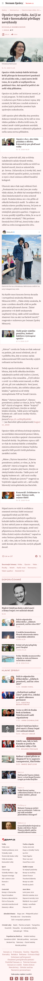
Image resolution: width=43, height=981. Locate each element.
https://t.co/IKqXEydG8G (19, 419)
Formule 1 (5, 882)
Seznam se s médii (14, 965)
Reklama (22, 954)
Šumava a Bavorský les (9, 898)
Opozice (27, 564)
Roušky (4, 568)
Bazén (15, 925)
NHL (3, 885)
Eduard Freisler (29, 749)
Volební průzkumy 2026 (10, 850)
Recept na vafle (28, 882)
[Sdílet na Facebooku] (36, 556)
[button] (21, 50)
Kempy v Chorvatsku (9, 892)
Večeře (12, 568)
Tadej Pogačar (27, 856)
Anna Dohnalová (30, 720)
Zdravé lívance (28, 876)
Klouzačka (16, 928)
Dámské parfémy (23, 939)
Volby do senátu (7, 859)
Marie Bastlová (29, 764)
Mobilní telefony (29, 936)
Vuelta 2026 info (28, 847)
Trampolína (36, 925)
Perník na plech (28, 885)
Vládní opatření (7, 571)
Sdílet (15, 34)
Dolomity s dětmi (8, 907)
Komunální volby (7, 862)
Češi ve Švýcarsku (8, 901)
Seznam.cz (30, 3)
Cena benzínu (26, 917)
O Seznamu (17, 952)
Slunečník (8, 928)
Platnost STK (27, 907)
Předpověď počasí (32, 914)
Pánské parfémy (20, 945)
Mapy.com (20, 914)
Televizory (19, 942)
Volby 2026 (5, 847)
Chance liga (6, 870)
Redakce (14, 954)
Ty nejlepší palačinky (30, 870)
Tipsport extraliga (8, 876)
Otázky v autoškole (29, 904)
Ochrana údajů (33, 954)
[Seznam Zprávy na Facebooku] (11, 978)
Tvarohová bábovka (29, 879)
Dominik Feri (19, 571)
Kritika (20, 564)
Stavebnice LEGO (10, 939)
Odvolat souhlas (26, 967)
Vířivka (26, 931)
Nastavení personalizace (21, 970)
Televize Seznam (29, 962)
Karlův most (21, 568)
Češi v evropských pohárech (20, 920)
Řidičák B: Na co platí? (30, 901)
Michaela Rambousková (14, 27)
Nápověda (35, 952)
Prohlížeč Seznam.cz (13, 962)
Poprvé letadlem (7, 895)
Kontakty (6, 954)
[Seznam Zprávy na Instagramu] (21, 978)
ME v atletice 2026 (8, 879)
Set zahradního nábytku (29, 928)
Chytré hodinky (30, 942)
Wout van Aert (28, 859)
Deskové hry (11, 942)
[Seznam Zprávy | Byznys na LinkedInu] (31, 978)
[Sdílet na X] (40, 556)
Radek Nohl (27, 687)
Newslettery (14, 967)
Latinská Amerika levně (10, 904)
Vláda (35, 564)
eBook (7, 34)
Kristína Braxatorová (23, 703)
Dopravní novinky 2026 (31, 898)
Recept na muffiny (29, 873)
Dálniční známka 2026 (30, 895)
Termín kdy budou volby (10, 856)
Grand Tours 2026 (29, 862)
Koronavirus (32, 568)
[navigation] (3, 3)
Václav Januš (28, 734)
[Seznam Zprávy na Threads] (26, 978)
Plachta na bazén (24, 925)
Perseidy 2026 (15, 917)
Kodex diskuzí (28, 965)
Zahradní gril (17, 931)
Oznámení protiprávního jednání (21, 959)
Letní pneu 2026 (28, 892)
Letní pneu (34, 939)
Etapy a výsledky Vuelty (31, 850)
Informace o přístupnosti (21, 957)
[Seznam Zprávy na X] (16, 978)
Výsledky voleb (7, 853)
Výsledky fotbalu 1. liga (9, 873)
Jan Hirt (25, 853)
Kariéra (26, 952)
